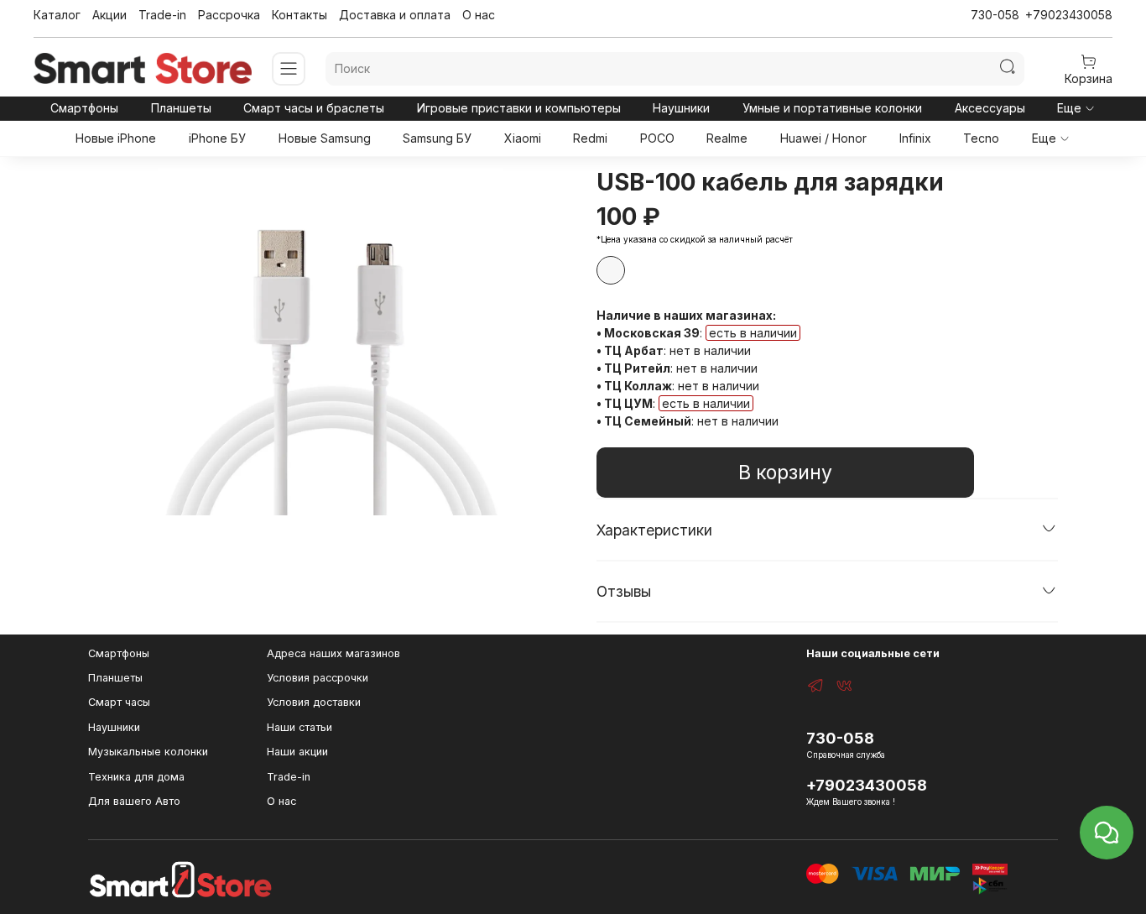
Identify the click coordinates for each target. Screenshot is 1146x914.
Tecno (981, 138)
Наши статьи (299, 727)
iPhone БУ (217, 138)
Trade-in (162, 15)
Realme (727, 138)
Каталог (57, 15)
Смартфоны (84, 108)
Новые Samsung (325, 138)
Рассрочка (229, 15)
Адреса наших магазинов (333, 653)
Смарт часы (119, 702)
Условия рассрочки (317, 677)
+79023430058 (1068, 15)
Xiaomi (522, 138)
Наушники (681, 108)
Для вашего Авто (134, 801)
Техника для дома (136, 776)
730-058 (995, 15)
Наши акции (297, 751)
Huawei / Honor (823, 138)
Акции (109, 15)
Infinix (915, 138)
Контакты (299, 15)
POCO (657, 138)
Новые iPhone (116, 138)
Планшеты (181, 108)
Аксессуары (990, 108)
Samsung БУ (437, 138)
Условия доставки (314, 702)
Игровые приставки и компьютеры (519, 108)
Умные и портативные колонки (832, 108)
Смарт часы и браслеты (313, 108)
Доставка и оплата (395, 15)
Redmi (590, 138)
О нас (478, 15)
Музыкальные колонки (148, 751)
